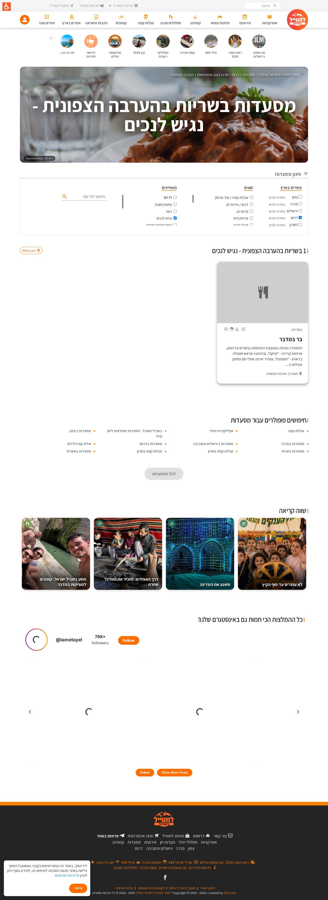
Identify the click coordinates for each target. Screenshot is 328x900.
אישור (78, 888)
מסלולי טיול (188, 842)
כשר (169, 211)
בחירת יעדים (277, 197)
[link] (164, 878)
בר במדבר (290, 339)
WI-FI (168, 197)
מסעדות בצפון (80, 430)
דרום (294, 217)
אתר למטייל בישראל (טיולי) (153, 893)
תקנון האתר (207, 888)
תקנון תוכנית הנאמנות (151, 888)
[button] (51, 39)
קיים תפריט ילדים (159, 225)
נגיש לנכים (164, 218)
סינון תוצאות (288, 241)
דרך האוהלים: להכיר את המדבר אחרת (131, 581)
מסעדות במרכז (292, 443)
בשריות (297, 329)
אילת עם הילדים (79, 443)
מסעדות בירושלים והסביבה (213, 443)
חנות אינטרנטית (140, 836)
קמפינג (118, 842)
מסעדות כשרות (293, 451)
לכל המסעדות (164, 474)
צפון (295, 197)
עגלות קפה (296, 430)
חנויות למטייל (173, 836)
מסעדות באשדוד (78, 451)
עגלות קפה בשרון (220, 451)
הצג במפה (33, 241)
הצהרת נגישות (125, 888)
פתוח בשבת (163, 204)
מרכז (294, 204)
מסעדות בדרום (151, 443)
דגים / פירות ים (237, 204)
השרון (294, 224)
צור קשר (220, 836)
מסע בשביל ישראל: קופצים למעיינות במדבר (63, 581)
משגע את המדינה (215, 584)
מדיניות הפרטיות (67, 875)
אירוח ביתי (240, 218)
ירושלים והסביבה (159, 848)
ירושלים (292, 211)
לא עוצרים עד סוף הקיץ (282, 584)
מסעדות (134, 842)
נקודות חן (167, 842)
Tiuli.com (230, 893)
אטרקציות (209, 842)
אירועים (150, 842)
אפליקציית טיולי (221, 430)
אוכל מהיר (240, 225)
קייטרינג (242, 211)
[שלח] (64, 196)
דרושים (199, 836)
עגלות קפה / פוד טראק (231, 197)
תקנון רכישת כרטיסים (182, 888)
